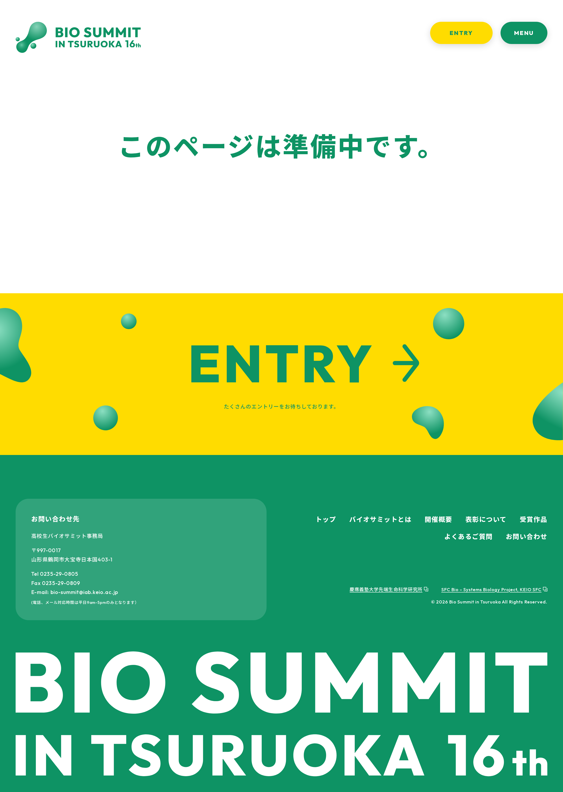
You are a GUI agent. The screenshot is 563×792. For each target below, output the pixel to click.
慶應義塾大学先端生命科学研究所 (386, 589)
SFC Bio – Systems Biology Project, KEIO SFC (491, 589)
